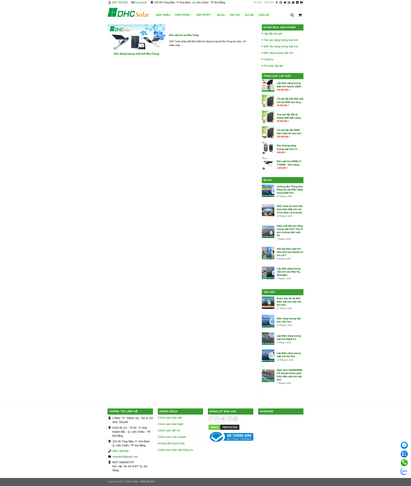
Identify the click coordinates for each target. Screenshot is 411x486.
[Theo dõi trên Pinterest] (293, 2)
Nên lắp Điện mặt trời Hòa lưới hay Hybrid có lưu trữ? (290, 252)
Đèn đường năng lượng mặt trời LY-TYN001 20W (287, 147)
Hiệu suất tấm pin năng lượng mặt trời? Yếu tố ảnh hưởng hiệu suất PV (290, 230)
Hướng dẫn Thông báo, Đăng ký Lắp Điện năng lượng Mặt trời (290, 189)
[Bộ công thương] (230, 436)
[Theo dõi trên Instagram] (281, 2)
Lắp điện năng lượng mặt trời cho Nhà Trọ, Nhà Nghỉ (289, 271)
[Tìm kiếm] (292, 15)
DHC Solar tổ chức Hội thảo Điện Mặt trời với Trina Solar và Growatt (289, 209)
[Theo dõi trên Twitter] (285, 2)
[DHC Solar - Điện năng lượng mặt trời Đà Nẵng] (128, 12)
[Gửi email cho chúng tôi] (289, 2)
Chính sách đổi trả (169, 430)
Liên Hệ (264, 15)
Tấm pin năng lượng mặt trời (280, 40)
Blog (221, 15)
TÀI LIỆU (257, 2)
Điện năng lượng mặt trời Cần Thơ (289, 320)
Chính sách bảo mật (170, 417)
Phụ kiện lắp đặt (273, 65)
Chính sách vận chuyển (172, 436)
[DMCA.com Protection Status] (224, 427)
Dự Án (249, 15)
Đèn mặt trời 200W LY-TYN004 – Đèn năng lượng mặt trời (289, 163)
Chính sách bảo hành (170, 424)
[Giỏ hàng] (300, 15)
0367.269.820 (120, 2)
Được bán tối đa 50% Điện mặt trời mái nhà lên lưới (289, 301)
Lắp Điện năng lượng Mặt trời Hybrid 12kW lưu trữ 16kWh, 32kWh (289, 85)
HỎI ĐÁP (269, 2)
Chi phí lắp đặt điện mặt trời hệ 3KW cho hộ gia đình (290, 100)
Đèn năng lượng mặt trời (278, 52)
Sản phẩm (182, 14)
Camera (268, 59)
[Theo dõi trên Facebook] (276, 2)
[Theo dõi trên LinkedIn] (297, 2)
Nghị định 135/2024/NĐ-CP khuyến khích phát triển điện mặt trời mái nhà (290, 375)
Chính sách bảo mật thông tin (175, 449)
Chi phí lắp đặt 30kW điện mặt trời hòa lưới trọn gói (289, 132)
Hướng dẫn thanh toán (171, 443)
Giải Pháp (203, 14)
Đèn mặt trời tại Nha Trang (184, 35)
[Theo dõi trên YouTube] (301, 2)
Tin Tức (234, 15)
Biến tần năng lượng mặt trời (280, 46)
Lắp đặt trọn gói (272, 33)
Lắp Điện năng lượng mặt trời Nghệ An (289, 337)
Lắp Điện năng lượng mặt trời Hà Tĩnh (289, 355)
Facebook (141, 2)
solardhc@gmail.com (125, 456)
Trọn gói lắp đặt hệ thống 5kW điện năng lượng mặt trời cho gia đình (289, 116)
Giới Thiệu (163, 15)
